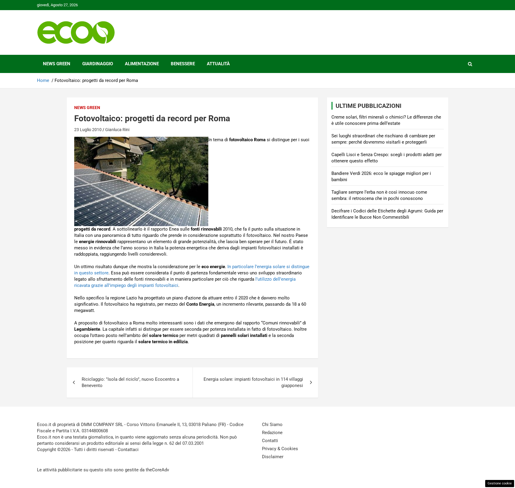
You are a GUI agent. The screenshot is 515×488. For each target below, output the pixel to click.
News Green (56, 63)
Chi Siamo (272, 424)
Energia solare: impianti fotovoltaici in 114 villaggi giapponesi (253, 382)
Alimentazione (142, 63)
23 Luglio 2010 (88, 129)
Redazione (272, 432)
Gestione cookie (500, 483)
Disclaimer (272, 456)
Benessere (183, 63)
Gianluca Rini (117, 129)
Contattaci (128, 449)
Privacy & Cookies (280, 448)
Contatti (270, 440)
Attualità (218, 63)
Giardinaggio (97, 63)
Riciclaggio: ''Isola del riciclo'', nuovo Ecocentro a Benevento (130, 382)
